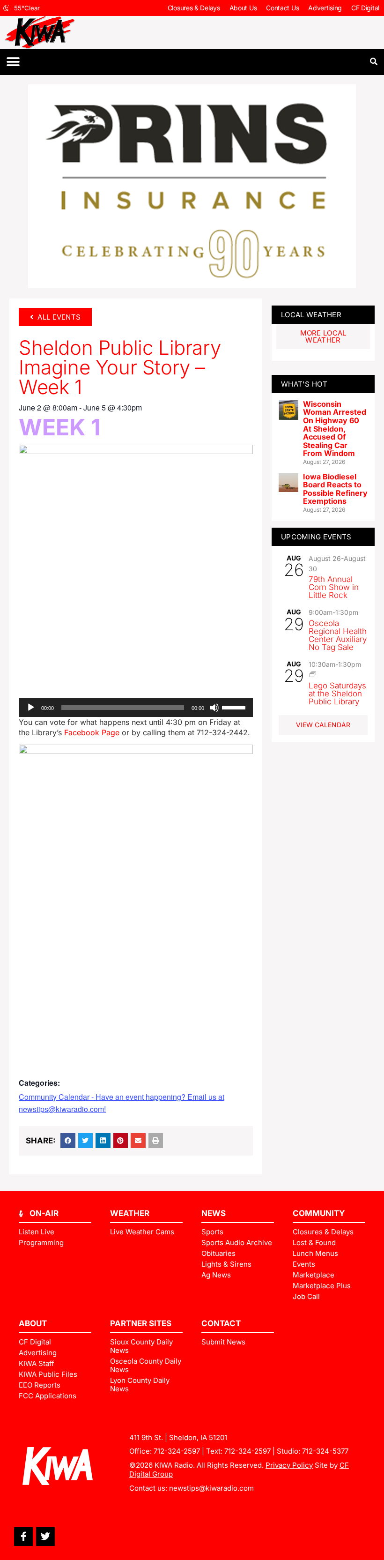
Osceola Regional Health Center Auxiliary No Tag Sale (338, 635)
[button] (12, 62)
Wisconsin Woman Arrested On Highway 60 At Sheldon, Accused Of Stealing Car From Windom (334, 428)
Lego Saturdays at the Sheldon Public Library (337, 693)
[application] (136, 707)
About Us (243, 8)
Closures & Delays (194, 8)
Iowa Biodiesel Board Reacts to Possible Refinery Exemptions (335, 489)
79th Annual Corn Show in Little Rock (334, 587)
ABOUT (33, 1323)
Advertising (325, 8)
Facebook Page (91, 732)
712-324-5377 (325, 1451)
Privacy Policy (289, 1465)
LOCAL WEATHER (311, 314)
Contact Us (282, 8)
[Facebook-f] (23, 1536)
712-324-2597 (177, 1451)
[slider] (235, 706)
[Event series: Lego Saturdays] (313, 674)
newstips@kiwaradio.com (211, 1488)
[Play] (31, 707)
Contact (221, 1323)
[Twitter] (45, 1536)
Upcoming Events (316, 536)
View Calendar (323, 725)
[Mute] (214, 707)
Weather (129, 1213)
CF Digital (365, 8)
